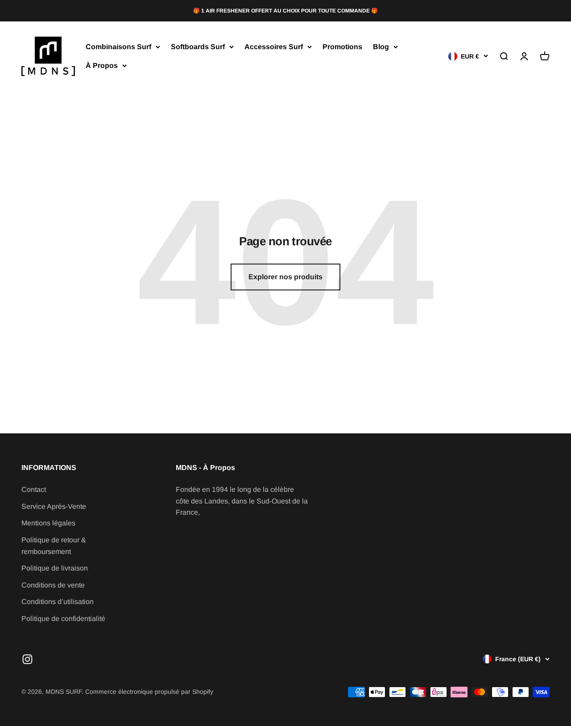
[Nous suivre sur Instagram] (27, 659)
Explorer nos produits (285, 277)
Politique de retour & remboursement (53, 545)
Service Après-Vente (53, 506)
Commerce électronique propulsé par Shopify (149, 691)
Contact (33, 489)
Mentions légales (48, 523)
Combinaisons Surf (118, 47)
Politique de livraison (54, 568)
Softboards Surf (198, 47)
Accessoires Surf (273, 47)
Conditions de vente (53, 585)
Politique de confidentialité (63, 618)
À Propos (102, 65)
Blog (381, 47)
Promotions (342, 47)
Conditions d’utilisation (57, 601)
